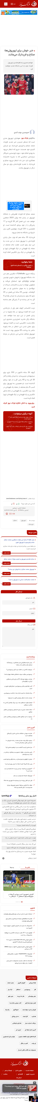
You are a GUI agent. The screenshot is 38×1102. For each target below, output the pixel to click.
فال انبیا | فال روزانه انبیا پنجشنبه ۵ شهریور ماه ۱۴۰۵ (18, 780)
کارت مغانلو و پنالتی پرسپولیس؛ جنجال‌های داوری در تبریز (18, 687)
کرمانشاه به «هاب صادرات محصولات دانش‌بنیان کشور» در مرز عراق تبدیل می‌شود (19, 962)
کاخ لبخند (25, 1016)
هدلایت (34, 1016)
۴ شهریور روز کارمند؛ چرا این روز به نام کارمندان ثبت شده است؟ (18, 770)
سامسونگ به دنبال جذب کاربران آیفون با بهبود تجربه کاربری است (18, 927)
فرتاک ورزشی (32, 983)
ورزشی (15, 508)
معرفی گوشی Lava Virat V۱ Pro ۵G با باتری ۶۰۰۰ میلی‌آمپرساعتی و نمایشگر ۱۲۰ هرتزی (19, 941)
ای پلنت (34, 1043)
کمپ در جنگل (24, 1043)
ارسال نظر (19, 621)
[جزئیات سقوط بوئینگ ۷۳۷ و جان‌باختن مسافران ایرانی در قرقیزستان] (27, 206)
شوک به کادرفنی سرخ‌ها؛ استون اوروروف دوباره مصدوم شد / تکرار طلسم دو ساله (19, 786)
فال (35, 989)
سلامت (5, 1074)
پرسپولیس (27, 989)
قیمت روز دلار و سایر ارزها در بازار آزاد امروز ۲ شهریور (18, 427)
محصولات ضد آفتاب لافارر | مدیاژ (27, 1050)
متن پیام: (30, 625)
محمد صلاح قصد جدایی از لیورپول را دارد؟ (21, 580)
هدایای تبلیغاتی (16, 1023)
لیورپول (23, 520)
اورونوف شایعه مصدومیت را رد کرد (22, 776)
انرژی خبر (18, 1030)
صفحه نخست (30, 1070)
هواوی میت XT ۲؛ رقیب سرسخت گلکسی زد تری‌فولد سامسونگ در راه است (18, 934)
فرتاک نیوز (24, 138)
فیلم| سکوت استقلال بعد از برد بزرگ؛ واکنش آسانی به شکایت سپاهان (17, 704)
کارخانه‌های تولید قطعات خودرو (27, 1036)
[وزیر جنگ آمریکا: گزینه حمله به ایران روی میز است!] (33, 1099)
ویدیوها (12, 867)
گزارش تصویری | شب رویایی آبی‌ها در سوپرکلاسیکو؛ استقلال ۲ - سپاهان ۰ (20, 895)
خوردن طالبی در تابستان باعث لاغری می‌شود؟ (21, 266)
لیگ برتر (10, 989)
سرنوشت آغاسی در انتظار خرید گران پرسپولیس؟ (19, 669)
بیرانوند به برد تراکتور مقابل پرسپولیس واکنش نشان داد (18, 718)
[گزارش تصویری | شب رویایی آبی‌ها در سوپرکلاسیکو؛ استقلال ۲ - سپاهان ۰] (19, 880)
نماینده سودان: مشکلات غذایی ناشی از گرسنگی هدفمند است (19, 735)
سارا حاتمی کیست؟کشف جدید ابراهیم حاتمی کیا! (19, 747)
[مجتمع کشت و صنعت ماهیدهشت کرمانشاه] (19, 12)
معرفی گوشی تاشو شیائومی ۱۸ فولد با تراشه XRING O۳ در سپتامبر (18, 948)
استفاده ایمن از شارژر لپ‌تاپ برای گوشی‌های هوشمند (18, 914)
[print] (6, 514)
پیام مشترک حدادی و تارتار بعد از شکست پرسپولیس (18, 693)
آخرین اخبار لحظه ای (30, 1030)
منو (14, 4)
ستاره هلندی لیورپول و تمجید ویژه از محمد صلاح (19, 559)
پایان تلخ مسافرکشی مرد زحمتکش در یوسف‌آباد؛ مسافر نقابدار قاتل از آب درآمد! (19, 664)
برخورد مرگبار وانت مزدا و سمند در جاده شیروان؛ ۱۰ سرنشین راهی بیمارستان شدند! (19, 742)
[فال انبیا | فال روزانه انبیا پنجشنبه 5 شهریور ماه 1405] (32, 1088)
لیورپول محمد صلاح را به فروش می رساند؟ (21, 569)
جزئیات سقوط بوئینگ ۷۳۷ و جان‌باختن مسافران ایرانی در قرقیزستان (15, 206)
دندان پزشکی (15, 1016)
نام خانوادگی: (29, 598)
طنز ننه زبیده (20, 996)
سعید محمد (10, 983)
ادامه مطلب (6, 553)
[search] (5, 4)
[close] (34, 1082)
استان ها (19, 1078)
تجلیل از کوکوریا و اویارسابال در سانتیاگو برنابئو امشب (17, 759)
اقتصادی (20, 1074)
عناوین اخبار (18, 1070)
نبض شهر (10, 996)
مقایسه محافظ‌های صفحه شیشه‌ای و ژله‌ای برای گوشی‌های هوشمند (19, 920)
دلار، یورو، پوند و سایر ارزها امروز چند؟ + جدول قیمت (19, 418)
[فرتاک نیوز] (27, 7)
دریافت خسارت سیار (30, 1023)
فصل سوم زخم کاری (30, 1003)
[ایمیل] (10, 514)
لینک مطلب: (31, 498)
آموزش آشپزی (21, 983)
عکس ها (27, 867)
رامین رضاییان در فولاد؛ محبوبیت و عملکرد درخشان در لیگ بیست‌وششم (18, 753)
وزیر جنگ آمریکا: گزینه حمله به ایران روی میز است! (14, 1099)
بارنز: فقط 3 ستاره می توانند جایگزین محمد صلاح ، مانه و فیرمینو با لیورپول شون (19, 541)
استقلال (18, 989)
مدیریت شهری (30, 1074)
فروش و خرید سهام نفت (29, 1010)
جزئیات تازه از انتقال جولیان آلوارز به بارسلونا (20, 698)
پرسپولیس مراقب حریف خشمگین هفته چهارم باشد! (18, 674)
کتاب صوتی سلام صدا (15, 1003)
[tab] (27, 867)
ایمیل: (31, 609)
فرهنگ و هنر (8, 1070)
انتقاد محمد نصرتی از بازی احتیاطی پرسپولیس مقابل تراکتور (18, 711)
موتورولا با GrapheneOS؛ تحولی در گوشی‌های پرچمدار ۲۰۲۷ (19, 955)
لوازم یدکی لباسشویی (9, 1036)
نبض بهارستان (32, 996)
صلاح (15, 520)
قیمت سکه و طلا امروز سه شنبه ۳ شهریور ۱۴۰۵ (19, 422)
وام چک (7, 1010)
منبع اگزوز (16, 1010)
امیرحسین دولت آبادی (21, 133)
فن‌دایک (31, 524)
